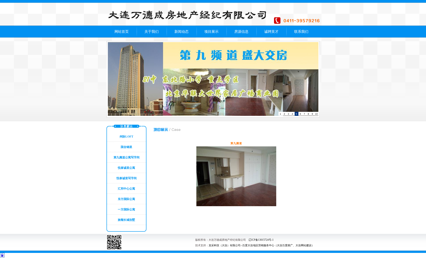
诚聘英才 (271, 31)
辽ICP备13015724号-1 (261, 239)
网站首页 (121, 31)
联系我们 (301, 31)
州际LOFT (126, 136)
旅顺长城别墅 (126, 219)
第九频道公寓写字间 (127, 157)
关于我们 (151, 31)
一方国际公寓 (126, 209)
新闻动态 (181, 31)
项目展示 (211, 31)
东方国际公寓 (126, 199)
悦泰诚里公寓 (126, 167)
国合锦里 (126, 147)
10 (316, 114)
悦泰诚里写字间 (126, 178)
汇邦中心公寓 (126, 188)
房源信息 (241, 31)
